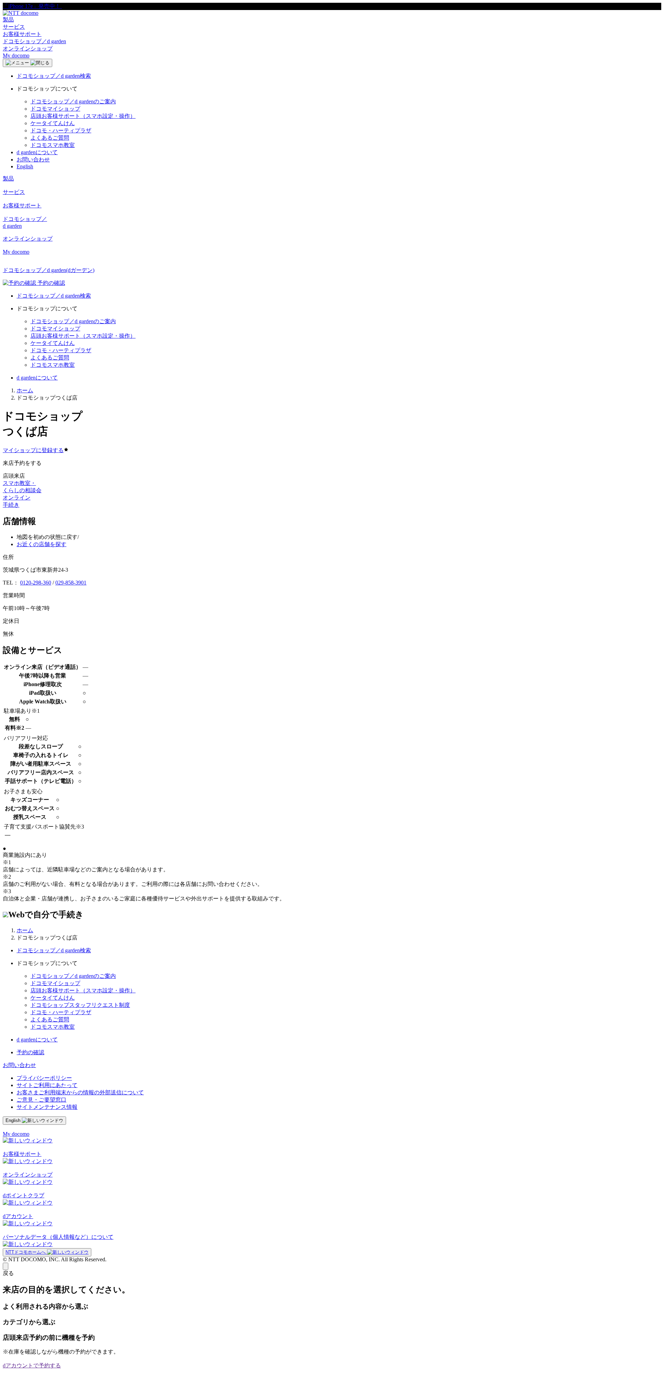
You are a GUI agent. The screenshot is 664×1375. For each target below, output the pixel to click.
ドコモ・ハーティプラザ (60, 130)
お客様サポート (22, 34)
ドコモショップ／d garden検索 (54, 76)
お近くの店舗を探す (41, 544)
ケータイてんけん (52, 123)
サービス (14, 27)
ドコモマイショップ (55, 109)
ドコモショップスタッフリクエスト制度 (80, 1005)
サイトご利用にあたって (47, 1085)
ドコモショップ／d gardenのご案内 (73, 101)
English (25, 166)
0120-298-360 (35, 583)
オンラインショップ (28, 49)
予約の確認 (30, 1052)
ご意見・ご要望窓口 (41, 1100)
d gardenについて (37, 152)
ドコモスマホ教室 (52, 145)
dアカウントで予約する (32, 1365)
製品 (8, 19)
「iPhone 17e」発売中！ (32, 6)
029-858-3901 (70, 583)
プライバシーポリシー (44, 1078)
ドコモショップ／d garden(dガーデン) (48, 270)
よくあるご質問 (49, 138)
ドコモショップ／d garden (34, 41)
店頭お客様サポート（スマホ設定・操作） (83, 116)
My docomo (16, 55)
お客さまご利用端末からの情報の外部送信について (80, 1092)
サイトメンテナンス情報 (47, 1107)
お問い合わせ (33, 159)
